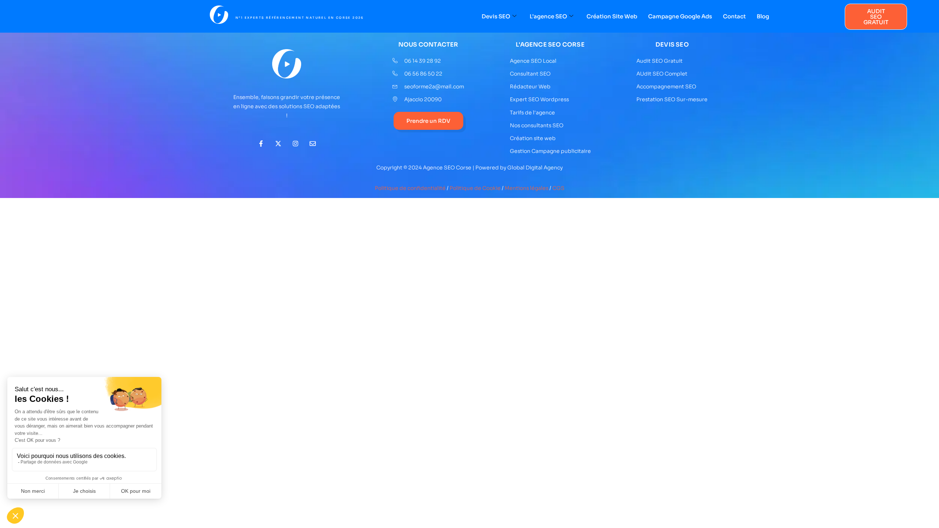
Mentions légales (526, 188)
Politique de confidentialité (410, 188)
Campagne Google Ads (680, 16)
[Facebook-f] (261, 143)
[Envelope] (313, 143)
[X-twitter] (278, 143)
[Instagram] (295, 143)
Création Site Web (612, 16)
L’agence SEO (548, 16)
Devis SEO (496, 16)
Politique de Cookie (475, 188)
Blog (763, 16)
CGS (558, 188)
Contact (734, 16)
